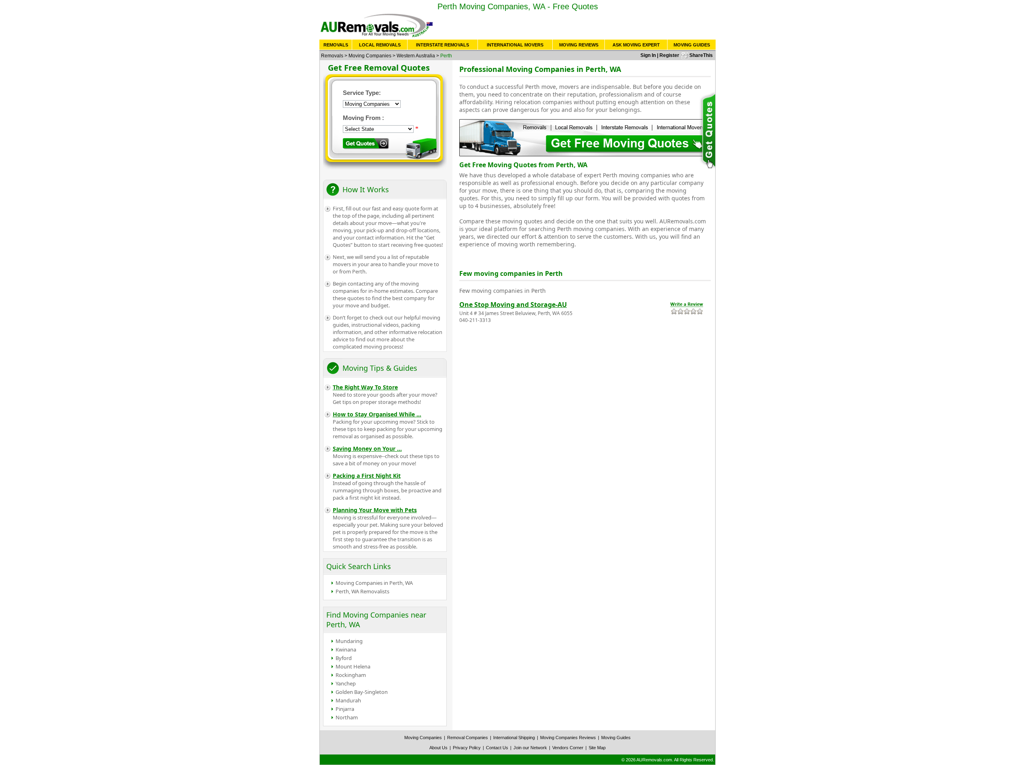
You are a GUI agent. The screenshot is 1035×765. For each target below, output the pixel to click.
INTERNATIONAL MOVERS (515, 44)
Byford (344, 658)
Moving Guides (616, 737)
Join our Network (530, 747)
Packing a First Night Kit (367, 475)
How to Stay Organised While (377, 414)
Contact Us (497, 747)
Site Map (597, 747)
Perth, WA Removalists (362, 591)
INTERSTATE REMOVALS (442, 44)
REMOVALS (335, 44)
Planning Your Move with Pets (375, 510)
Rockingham (351, 675)
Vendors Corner (567, 747)
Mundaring (349, 641)
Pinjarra (345, 708)
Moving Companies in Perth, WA (374, 582)
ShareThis (701, 55)
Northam (347, 717)
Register (669, 55)
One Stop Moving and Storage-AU (513, 304)
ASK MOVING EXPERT (636, 44)
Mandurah (348, 700)
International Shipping (514, 737)
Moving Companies (370, 56)
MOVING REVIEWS (578, 44)
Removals (332, 56)
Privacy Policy (467, 747)
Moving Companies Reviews (568, 737)
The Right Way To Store (365, 387)
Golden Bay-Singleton (362, 692)
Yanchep (346, 683)
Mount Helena (353, 666)
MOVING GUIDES (692, 44)
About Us (438, 747)
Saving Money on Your (367, 448)
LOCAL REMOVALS (380, 44)
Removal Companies (467, 737)
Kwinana (346, 649)
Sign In (648, 55)
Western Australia (416, 56)
